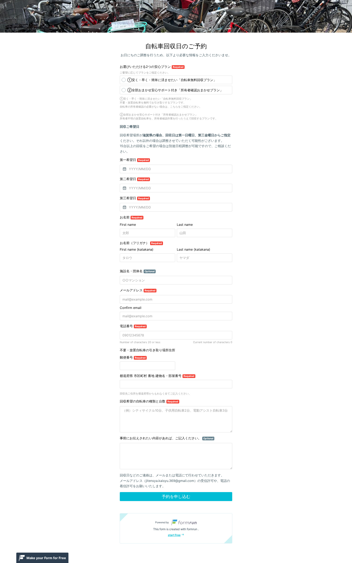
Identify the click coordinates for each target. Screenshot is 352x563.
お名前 (131, 217)
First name (128, 225)
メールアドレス (137, 290)
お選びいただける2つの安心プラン (152, 67)
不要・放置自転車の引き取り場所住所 (147, 350)
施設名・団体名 (137, 271)
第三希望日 (134, 198)
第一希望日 (134, 160)
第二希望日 (134, 179)
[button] (176, 528)
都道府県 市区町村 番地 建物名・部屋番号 (157, 376)
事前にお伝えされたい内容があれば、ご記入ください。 (166, 438)
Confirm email (130, 308)
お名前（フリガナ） (141, 243)
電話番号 (133, 326)
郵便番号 (133, 357)
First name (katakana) (136, 249)
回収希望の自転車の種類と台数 (149, 401)
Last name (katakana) (193, 249)
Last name (185, 225)
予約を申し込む (176, 496)
